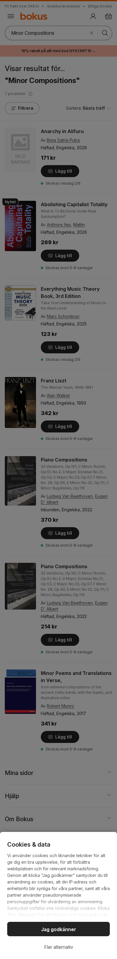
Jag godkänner (58, 929)
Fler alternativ (58, 947)
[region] (58, 895)
